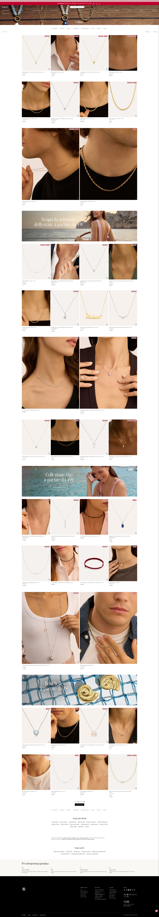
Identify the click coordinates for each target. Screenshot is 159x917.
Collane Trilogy (73, 826)
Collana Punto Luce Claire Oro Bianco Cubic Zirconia (33, 456)
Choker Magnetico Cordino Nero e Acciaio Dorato (62, 582)
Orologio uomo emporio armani (99, 851)
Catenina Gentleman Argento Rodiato (30, 582)
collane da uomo (75, 837)
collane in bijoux (90, 839)
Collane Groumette (85, 824)
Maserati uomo (77, 851)
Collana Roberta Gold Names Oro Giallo (89, 327)
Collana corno (69, 851)
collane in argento (72, 839)
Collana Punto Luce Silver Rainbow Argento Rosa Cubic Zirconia (121, 281)
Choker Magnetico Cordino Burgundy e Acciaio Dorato (92, 582)
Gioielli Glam (81, 826)
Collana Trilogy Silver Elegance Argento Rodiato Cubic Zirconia (63, 537)
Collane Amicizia (63, 822)
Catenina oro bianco (86, 851)
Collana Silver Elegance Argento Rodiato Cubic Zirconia (92, 410)
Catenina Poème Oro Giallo (57, 72)
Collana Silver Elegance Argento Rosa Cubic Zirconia (120, 327)
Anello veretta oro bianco (59, 851)
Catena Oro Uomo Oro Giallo (87, 118)
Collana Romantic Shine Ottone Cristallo (31, 410)
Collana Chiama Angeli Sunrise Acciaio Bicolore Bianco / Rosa (35, 665)
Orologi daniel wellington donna (78, 853)
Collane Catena (55, 822)
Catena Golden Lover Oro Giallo (29, 118)
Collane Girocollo (81, 822)
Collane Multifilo (72, 822)
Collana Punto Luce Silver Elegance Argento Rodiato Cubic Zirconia (62, 119)
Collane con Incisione (91, 822)
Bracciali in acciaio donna (92, 853)
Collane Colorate (94, 824)
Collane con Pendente (74, 824)
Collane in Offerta (64, 824)
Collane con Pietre (103, 824)
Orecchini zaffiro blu (65, 853)
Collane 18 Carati (55, 824)
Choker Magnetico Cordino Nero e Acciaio (89, 536)
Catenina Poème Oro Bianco (58, 791)
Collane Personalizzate (102, 822)
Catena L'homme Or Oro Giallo (116, 118)
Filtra (154, 31)
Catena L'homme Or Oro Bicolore (88, 201)
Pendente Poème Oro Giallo (114, 582)
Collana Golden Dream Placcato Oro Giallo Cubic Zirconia (62, 457)
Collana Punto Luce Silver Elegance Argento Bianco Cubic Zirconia (91, 281)
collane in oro (65, 839)
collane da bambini (84, 837)
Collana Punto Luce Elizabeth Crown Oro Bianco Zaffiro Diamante (119, 537)
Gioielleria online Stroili (6, 13)
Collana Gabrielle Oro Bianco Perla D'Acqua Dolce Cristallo (120, 792)
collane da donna (67, 837)
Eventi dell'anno (112, 895)
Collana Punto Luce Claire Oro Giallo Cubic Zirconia (33, 72)
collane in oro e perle (81, 839)
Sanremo (87, 826)
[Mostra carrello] (156, 7)
